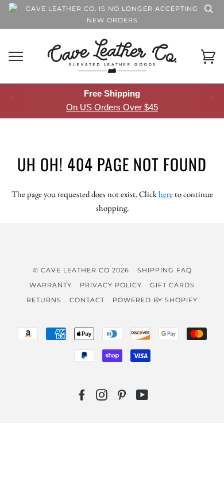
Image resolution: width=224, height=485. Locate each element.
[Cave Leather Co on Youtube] (142, 397)
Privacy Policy (111, 285)
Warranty (50, 285)
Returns (43, 300)
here (166, 193)
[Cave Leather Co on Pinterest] (122, 397)
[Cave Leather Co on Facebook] (82, 397)
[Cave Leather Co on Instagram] (102, 397)
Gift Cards (172, 285)
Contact (87, 300)
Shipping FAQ (164, 270)
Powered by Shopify (155, 300)
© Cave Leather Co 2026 (81, 270)
